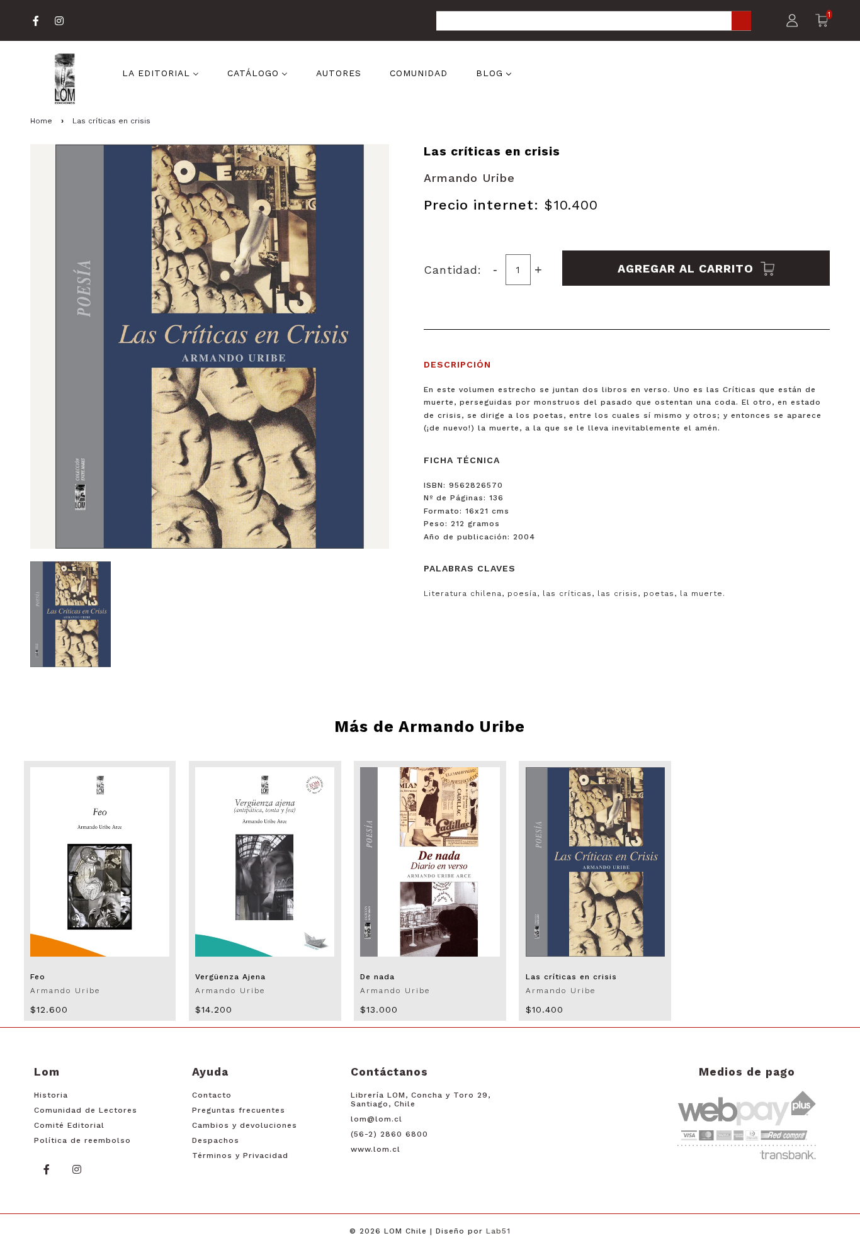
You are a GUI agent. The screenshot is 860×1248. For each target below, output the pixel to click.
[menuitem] (160, 72)
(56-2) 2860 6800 (389, 1134)
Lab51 (498, 1231)
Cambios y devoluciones (244, 1125)
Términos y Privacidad (240, 1155)
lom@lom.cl (376, 1119)
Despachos (215, 1140)
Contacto (212, 1095)
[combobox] (593, 22)
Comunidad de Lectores (85, 1110)
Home (41, 120)
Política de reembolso (82, 1140)
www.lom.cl (375, 1149)
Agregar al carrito (687, 267)
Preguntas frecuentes (238, 1110)
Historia (51, 1095)
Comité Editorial (69, 1125)
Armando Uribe (469, 177)
